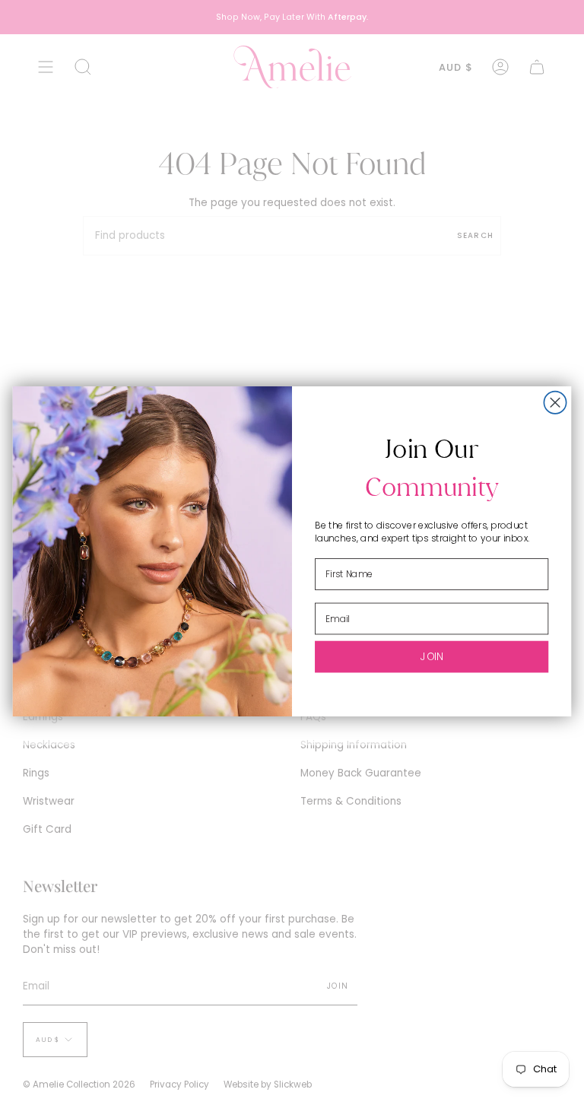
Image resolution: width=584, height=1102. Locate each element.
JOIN (432, 656)
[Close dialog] (555, 402)
